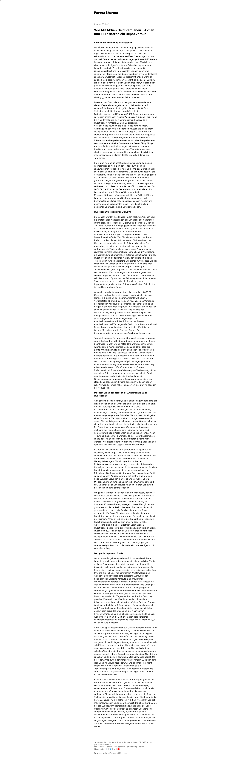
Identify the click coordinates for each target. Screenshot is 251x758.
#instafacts (99, 749)
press (109, 747)
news (141, 747)
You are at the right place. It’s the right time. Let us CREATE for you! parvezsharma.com (123, 743)
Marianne (123, 753)
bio (95, 747)
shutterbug (132, 747)
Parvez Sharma (106, 13)
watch (102, 747)
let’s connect (119, 747)
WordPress (110, 753)
